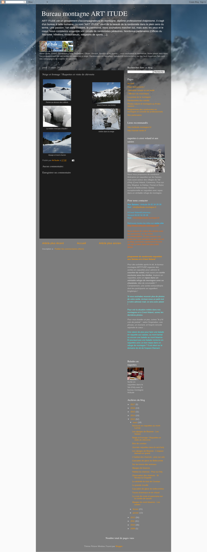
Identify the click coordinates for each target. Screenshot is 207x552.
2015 (133, 412)
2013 (133, 419)
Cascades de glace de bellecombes (148, 489)
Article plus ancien (110, 243)
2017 (133, 404)
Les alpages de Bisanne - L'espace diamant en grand (147, 452)
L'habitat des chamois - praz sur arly (148, 457)
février (136, 509)
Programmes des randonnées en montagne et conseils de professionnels (145, 110)
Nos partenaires (134, 115)
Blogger (119, 546)
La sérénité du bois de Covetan (146, 481)
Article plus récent (53, 243)
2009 (133, 529)
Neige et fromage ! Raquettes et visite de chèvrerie (146, 439)
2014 (133, 415)
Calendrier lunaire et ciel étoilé (140, 90)
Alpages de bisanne (141, 468)
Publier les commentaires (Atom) (69, 249)
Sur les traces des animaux (144, 464)
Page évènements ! (136, 87)
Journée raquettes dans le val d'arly (148, 447)
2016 (133, 408)
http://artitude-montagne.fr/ (139, 127)
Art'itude (56, 160)
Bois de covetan (139, 443)
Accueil (81, 243)
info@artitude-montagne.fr (144, 207)
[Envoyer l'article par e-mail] (72, 160)
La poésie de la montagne (139, 97)
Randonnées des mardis (138, 100)
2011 (133, 521)
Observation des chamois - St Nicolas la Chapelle (145, 476)
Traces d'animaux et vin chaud (145, 493)
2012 (133, 517)
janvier (136, 513)
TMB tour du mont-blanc (138, 94)
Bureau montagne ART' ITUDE (84, 13)
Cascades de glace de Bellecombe (147, 461)
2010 (133, 525)
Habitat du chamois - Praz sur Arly (147, 472)
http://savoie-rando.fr (136, 130)
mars (135, 422)
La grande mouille (140, 485)
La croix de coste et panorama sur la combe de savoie (147, 497)
